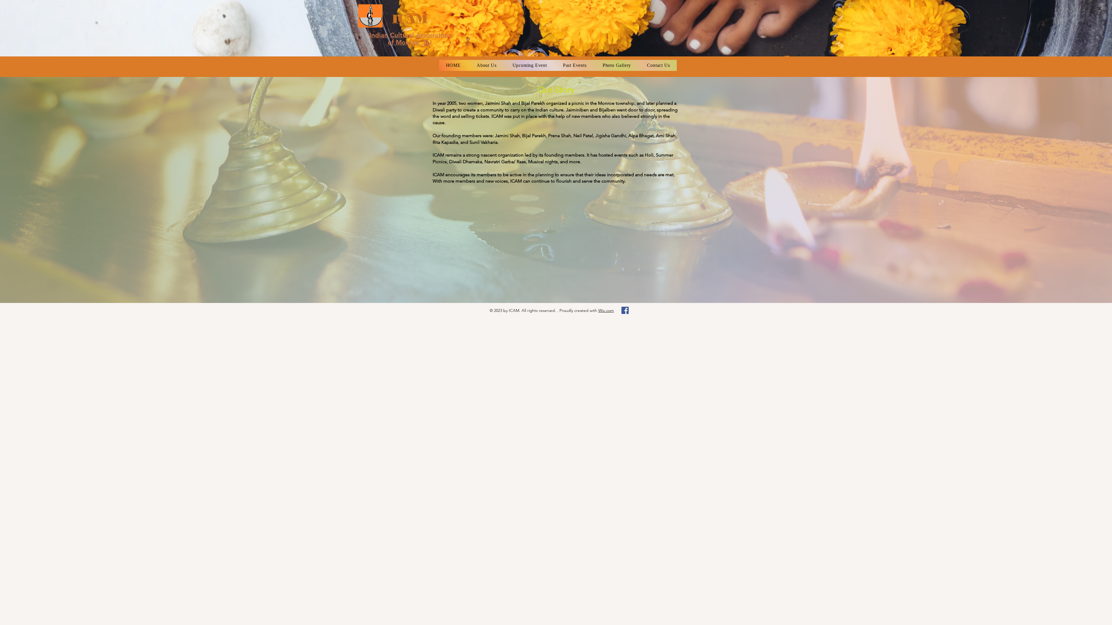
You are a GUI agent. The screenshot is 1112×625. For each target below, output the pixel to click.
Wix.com (606, 310)
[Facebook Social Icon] (625, 310)
